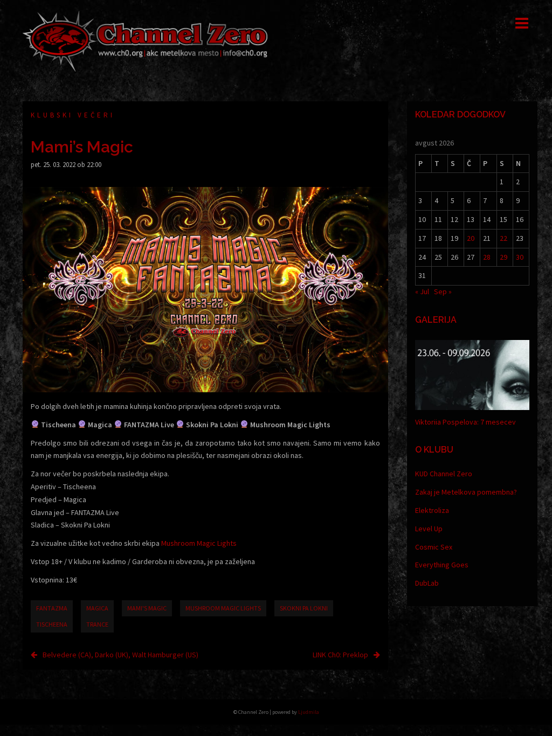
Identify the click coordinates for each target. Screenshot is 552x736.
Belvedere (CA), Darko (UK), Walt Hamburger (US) (120, 654)
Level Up (429, 528)
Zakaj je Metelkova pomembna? (466, 492)
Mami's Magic (147, 608)
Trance (97, 624)
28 (487, 257)
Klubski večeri (73, 115)
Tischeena (51, 624)
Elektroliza (432, 510)
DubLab (427, 583)
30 (519, 257)
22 (503, 238)
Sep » (443, 291)
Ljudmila (308, 712)
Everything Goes (441, 565)
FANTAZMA (51, 608)
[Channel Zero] (145, 40)
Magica (97, 608)
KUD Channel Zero (443, 473)
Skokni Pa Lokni (304, 608)
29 (503, 257)
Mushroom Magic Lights (199, 543)
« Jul (422, 291)
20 (470, 238)
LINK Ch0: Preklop (340, 654)
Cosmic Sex (433, 547)
